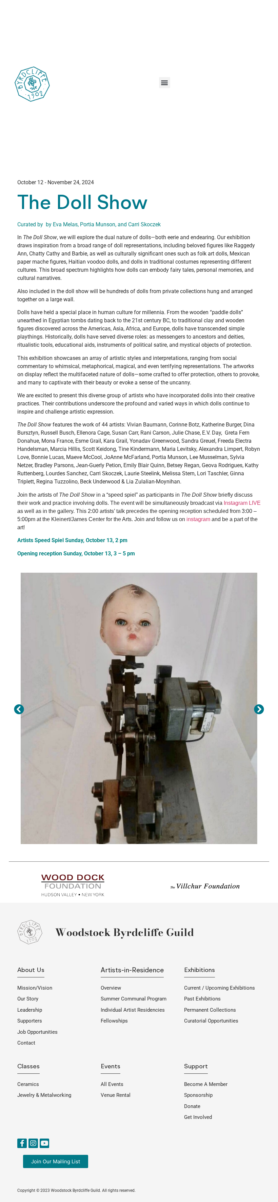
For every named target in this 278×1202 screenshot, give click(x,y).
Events (110, 1067)
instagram (198, 519)
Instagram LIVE (242, 503)
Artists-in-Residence (132, 970)
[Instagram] (33, 1143)
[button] (164, 82)
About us (30, 970)
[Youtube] (44, 1143)
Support (196, 1067)
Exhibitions (199, 970)
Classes (28, 1067)
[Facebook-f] (22, 1143)
